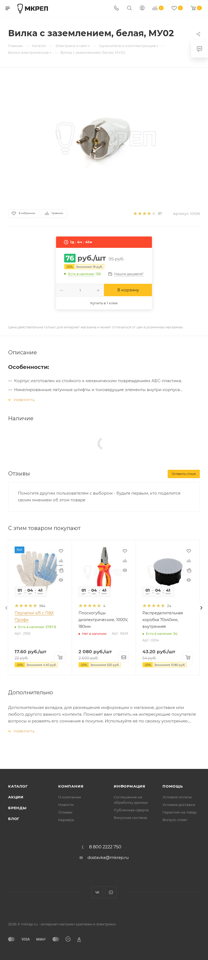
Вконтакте (97, 892)
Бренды (17, 808)
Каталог (18, 786)
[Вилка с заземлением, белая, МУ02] (104, 137)
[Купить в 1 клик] (61, 570)
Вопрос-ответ (174, 820)
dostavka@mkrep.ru (108, 857)
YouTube (111, 892)
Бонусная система (130, 817)
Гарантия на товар (179, 812)
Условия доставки (178, 804)
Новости (66, 804)
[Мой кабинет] (142, 8)
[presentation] (6, 607)
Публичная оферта (131, 810)
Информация (129, 786)
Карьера (66, 820)
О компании (69, 797)
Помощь (172, 786)
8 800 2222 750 (105, 847)
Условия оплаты (177, 797)
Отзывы (65, 812)
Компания (70, 786)
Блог (14, 818)
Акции (16, 797)
